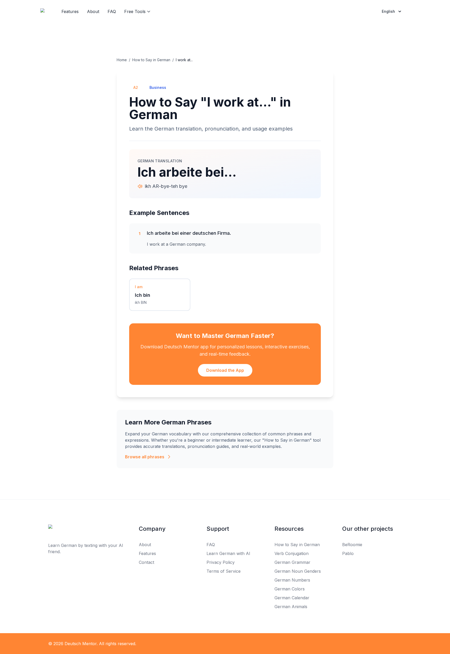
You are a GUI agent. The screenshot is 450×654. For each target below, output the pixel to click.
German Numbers (292, 580)
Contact (146, 562)
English (388, 11)
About (93, 11)
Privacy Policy (221, 562)
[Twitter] (225, 643)
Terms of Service (224, 571)
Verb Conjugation (291, 553)
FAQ (112, 11)
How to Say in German (151, 60)
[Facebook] (213, 643)
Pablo (348, 553)
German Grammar (292, 562)
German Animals (290, 606)
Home (122, 60)
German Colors (289, 588)
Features (70, 11)
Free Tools (135, 11)
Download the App (225, 370)
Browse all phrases (144, 456)
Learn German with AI (228, 553)
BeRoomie (352, 544)
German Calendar (291, 597)
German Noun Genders (297, 571)
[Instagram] (236, 643)
